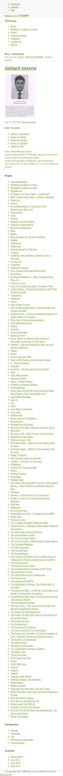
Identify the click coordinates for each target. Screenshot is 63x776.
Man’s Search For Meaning (23, 418)
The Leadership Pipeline (22, 581)
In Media (15, 365)
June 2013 (16, 762)
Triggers (14, 670)
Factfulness (16, 295)
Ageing (14, 203)
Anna (13, 215)
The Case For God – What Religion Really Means (34, 541)
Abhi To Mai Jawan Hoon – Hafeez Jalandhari (32, 196)
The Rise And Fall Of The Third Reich (28, 630)
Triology (14, 673)
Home (21, 56)
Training (14, 667)
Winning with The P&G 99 (23, 703)
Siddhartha (16, 507)
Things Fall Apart (19, 654)
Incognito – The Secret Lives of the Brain (30, 369)
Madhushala (16, 415)
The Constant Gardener (22, 544)
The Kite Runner (18, 577)
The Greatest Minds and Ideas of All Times (31, 568)
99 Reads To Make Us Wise (24, 187)
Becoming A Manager (21, 227)
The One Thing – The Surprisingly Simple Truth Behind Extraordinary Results (33, 607)
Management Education (22, 424)
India (13, 372)
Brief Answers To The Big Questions (28, 236)
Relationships (17, 479)
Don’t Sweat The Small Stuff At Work (28, 270)
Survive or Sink (18, 519)
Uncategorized (17, 742)
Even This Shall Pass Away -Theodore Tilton (32, 286)
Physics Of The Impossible (23, 467)
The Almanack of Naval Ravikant (26, 531)
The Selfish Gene (19, 642)
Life (12, 402)
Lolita (13, 405)
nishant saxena (20, 68)
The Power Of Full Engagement (25, 611)
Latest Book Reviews (21, 396)
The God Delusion (19, 562)
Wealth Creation (18, 685)
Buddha (14, 239)
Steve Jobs (16, 516)
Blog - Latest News (14, 53)
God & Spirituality (19, 332)
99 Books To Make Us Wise (24, 184)
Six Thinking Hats (19, 510)
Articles (14, 218)
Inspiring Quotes (18, 378)
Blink (13, 230)
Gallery (14, 325)
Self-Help (15, 504)
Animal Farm (17, 212)
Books (14, 233)
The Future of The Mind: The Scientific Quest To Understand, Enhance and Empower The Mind (33, 558)
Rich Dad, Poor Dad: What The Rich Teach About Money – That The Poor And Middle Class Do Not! (34, 485)
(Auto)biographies (19, 181)
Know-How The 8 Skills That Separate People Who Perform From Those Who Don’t (32, 392)
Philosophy (16, 464)
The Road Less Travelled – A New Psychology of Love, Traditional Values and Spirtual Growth (34, 635)
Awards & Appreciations (22, 224)
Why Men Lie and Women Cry (25, 700)
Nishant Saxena (28, 122)
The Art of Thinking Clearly (23, 538)
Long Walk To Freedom (22, 408)
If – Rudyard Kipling (20, 362)
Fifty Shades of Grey (20, 304)
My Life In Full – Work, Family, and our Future (32, 433)
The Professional (19, 624)
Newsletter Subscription (22, 436)
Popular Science (18, 473)
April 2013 (15, 765)
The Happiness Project (21, 571)
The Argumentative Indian (23, 534)
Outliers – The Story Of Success (26, 461)
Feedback (15, 298)
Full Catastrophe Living (21, 322)
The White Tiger (18, 651)
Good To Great (18, 335)
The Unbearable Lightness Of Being (28, 648)
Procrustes (16, 476)
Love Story (16, 412)
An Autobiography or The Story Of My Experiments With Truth (29, 208)
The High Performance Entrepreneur (28, 574)
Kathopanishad (18, 387)
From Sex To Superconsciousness (27, 319)
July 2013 (15, 759)
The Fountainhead (19, 553)
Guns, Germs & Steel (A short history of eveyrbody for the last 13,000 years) (30, 340)
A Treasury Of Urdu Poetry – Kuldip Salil (30, 193)
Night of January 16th (21, 439)
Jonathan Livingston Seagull (24, 384)
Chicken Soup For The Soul (24, 249)
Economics (16, 273)
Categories (16, 243)
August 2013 (17, 756)
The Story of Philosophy (22, 645)
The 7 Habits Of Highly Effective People (29, 522)
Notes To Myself (18, 455)
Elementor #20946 (34, 56)
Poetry (14, 470)
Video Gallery (17, 682)
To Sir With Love (18, 664)
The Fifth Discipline (20, 547)
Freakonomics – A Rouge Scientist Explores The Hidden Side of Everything (34, 315)
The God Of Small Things (23, 565)
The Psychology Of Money (23, 627)
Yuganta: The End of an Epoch (25, 707)
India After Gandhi (19, 375)
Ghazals (15, 329)
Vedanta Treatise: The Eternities (26, 679)
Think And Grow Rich (21, 657)
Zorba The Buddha (19, 716)
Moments (15, 430)
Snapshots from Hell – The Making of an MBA (32, 513)
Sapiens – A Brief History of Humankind (29, 495)
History (14, 350)
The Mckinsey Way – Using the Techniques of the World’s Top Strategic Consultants (34, 592)
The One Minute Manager (23, 602)
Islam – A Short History (22, 381)
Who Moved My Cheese (22, 697)
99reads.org (16, 190)
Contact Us (16, 261)
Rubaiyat (15, 491)
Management (17, 421)
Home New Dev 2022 (21, 356)
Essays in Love (18, 282)
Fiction (14, 301)
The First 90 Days (19, 550)
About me (15, 199)
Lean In (14, 399)
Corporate (15, 264)
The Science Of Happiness (23, 639)
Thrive (14, 660)
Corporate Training (19, 267)
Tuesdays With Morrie (21, 676)
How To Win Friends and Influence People (30, 359)
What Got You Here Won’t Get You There (30, 688)
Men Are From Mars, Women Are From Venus (33, 427)
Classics (15, 252)
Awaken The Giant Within (23, 221)
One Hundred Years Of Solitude (26, 458)
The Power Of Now (20, 620)
